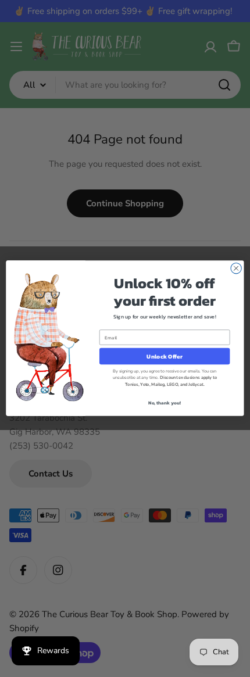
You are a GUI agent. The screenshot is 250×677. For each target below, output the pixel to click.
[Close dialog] (236, 268)
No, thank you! (164, 403)
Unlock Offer (164, 356)
